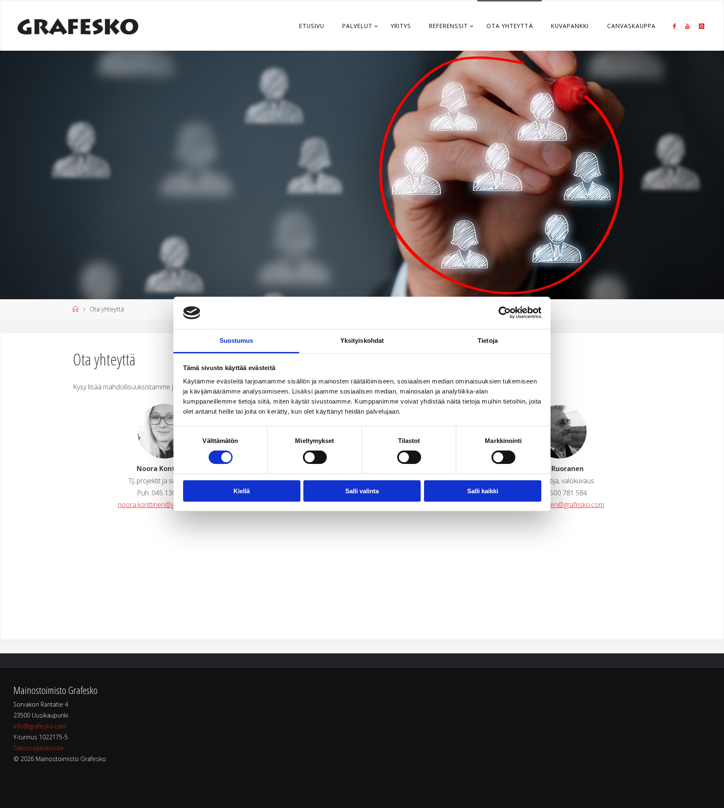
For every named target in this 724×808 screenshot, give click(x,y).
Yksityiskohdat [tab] (362, 340)
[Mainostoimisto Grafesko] (78, 25)
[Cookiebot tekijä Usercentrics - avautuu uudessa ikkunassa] (504, 312)
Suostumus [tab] (236, 340)
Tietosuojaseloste (38, 748)
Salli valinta (362, 491)
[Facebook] (674, 26)
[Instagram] (701, 26)
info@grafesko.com (40, 726)
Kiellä (241, 491)
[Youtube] (687, 26)
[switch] (315, 457)
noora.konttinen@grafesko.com (165, 504)
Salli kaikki (482, 491)
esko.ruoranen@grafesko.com (559, 504)
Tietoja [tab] (488, 340)
